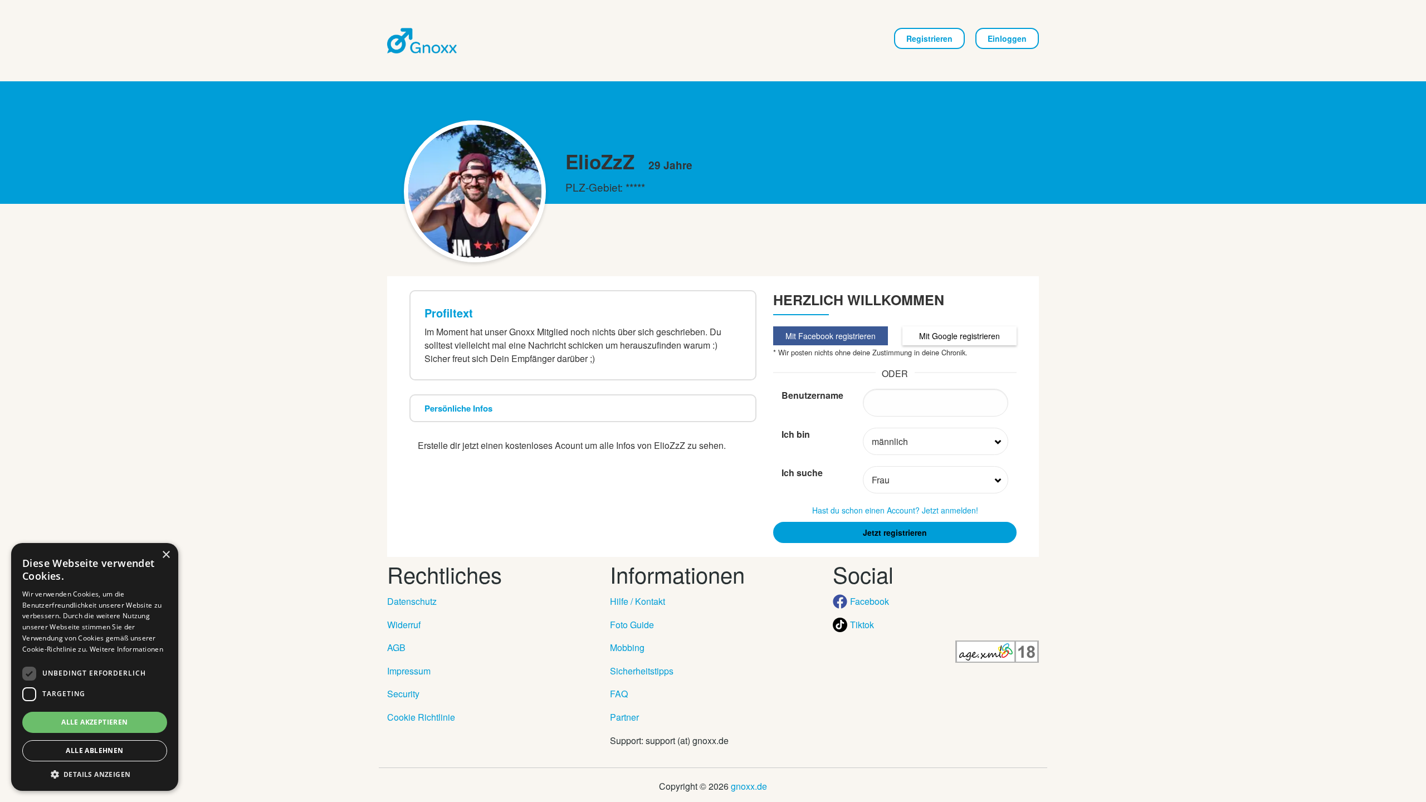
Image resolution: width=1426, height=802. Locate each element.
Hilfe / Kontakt (637, 601)
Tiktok (862, 624)
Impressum (409, 670)
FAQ (619, 693)
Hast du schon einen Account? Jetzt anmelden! (895, 510)
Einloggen (1007, 38)
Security (403, 693)
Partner (624, 717)
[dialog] (94, 667)
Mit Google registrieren (959, 335)
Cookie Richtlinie (421, 717)
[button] (94, 774)
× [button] (166, 555)
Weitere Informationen (126, 649)
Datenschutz (412, 601)
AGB (396, 647)
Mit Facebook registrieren (830, 335)
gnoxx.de (749, 786)
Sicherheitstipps (641, 670)
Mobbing (627, 647)
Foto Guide (632, 624)
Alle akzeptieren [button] (94, 722)
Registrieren (929, 38)
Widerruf (404, 624)
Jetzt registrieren (895, 532)
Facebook (869, 601)
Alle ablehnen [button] (94, 750)
